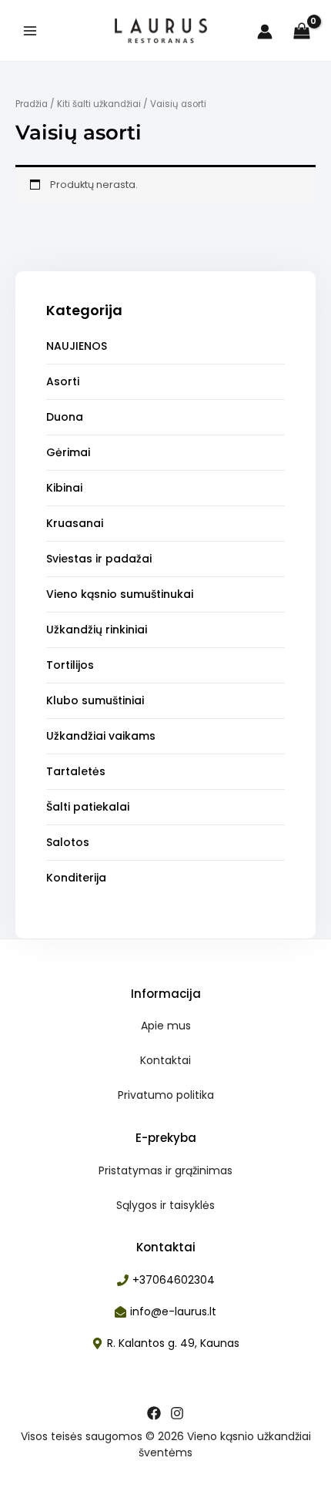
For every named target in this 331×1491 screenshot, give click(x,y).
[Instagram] (177, 1413)
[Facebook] (154, 1413)
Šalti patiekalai (87, 806)
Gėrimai (68, 452)
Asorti (62, 381)
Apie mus (166, 1025)
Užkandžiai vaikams (100, 736)
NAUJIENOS (76, 346)
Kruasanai (74, 523)
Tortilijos (70, 665)
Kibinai (64, 487)
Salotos (67, 842)
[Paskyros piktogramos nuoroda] (264, 31)
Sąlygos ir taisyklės (165, 1205)
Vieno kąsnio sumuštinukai (119, 594)
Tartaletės (75, 771)
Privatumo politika (166, 1095)
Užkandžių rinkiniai (96, 629)
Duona (64, 417)
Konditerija (76, 877)
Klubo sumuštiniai (95, 700)
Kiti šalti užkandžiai (99, 104)
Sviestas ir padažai (99, 558)
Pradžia (31, 104)
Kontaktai (165, 1060)
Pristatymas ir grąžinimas (165, 1170)
